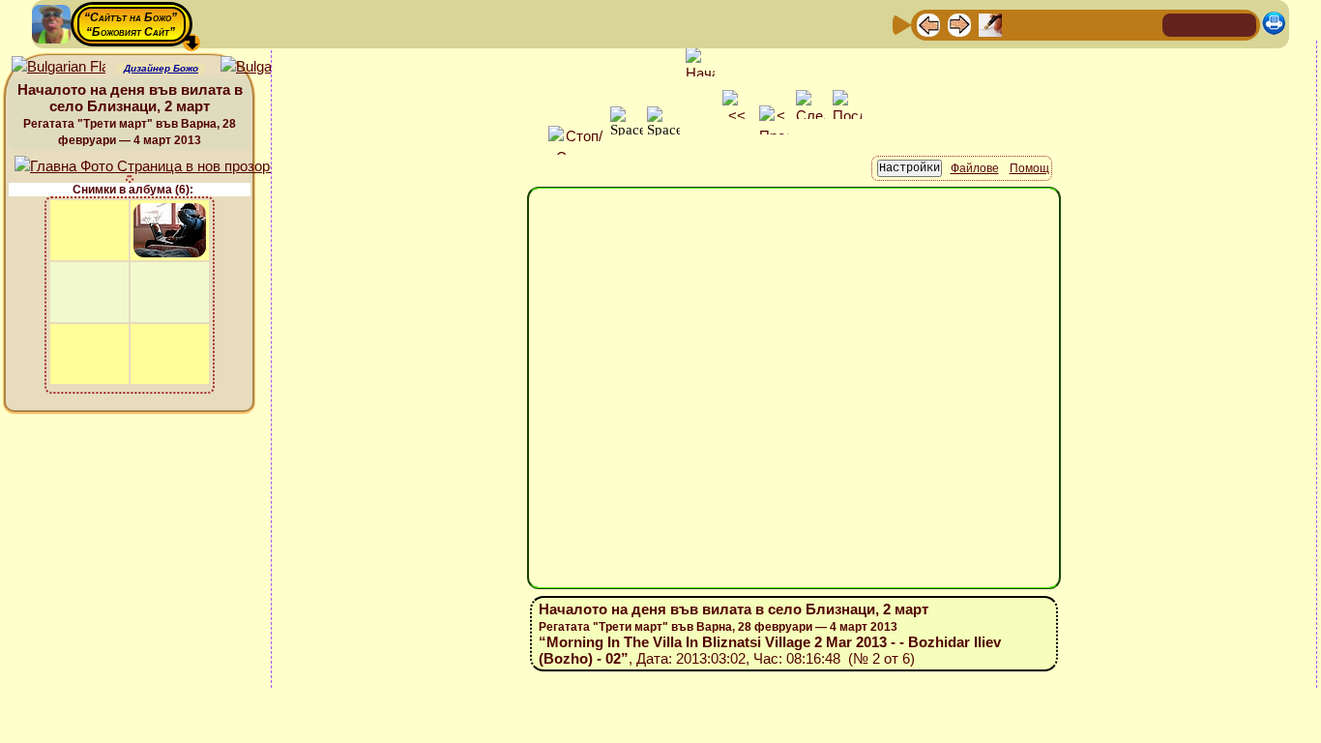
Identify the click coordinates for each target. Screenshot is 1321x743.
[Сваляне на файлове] (1114, 23)
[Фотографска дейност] (1083, 23)
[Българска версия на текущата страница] (267, 67)
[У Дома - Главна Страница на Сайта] (1178, 23)
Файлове (975, 168)
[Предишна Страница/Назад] (928, 23)
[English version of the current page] (58, 67)
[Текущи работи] (1052, 23)
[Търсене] (1145, 23)
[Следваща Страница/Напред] (959, 23)
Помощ (1029, 168)
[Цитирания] (1021, 23)
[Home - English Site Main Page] (1240, 23)
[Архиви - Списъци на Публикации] (990, 23)
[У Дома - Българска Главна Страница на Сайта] (1209, 23)
